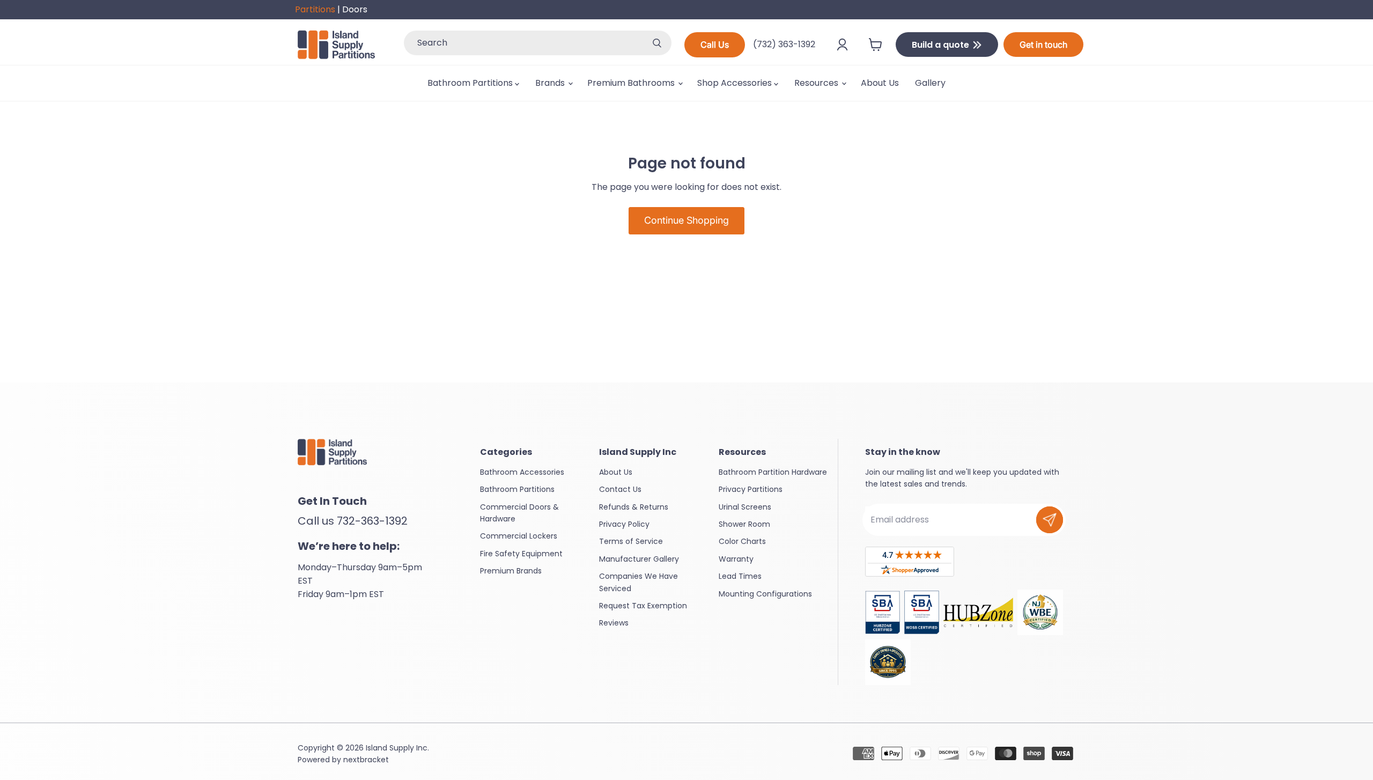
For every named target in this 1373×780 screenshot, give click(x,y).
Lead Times (740, 576)
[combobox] (523, 43)
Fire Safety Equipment (521, 553)
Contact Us (620, 489)
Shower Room (744, 524)
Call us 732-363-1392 (353, 520)
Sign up (1049, 519)
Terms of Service (631, 541)
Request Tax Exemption (643, 605)
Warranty (736, 559)
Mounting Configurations (765, 593)
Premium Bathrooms (632, 83)
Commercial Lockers (518, 536)
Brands (551, 83)
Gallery (930, 83)
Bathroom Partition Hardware (773, 472)
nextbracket (366, 759)
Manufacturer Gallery (639, 559)
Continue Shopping (686, 220)
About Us (880, 83)
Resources (817, 83)
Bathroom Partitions (471, 83)
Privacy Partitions (751, 489)
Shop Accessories (735, 83)
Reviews (614, 622)
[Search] (657, 43)
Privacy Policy (624, 524)
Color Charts (742, 541)
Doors (354, 9)
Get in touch (1043, 44)
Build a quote (941, 45)
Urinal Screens (745, 507)
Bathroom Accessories (522, 472)
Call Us (714, 44)
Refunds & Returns (633, 507)
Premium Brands (511, 570)
